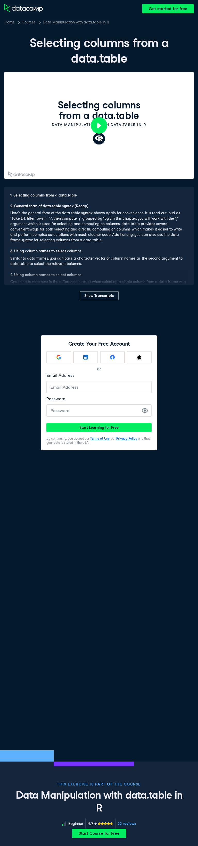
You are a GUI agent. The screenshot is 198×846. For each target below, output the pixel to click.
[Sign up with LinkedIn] (85, 357)
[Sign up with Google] (58, 357)
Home (9, 22)
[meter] (100, 823)
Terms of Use (100, 438)
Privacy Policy (126, 438)
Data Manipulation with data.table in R (76, 22)
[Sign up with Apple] (139, 357)
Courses (29, 22)
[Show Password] (145, 410)
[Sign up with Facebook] (112, 357)
